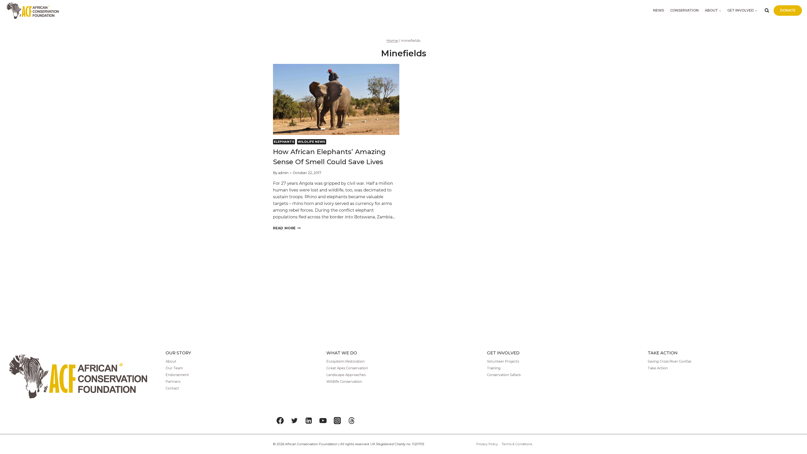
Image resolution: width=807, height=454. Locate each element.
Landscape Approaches (345, 375)
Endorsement (177, 375)
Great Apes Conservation (347, 368)
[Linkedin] (309, 420)
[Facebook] (280, 420)
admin (283, 173)
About (171, 361)
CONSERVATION (684, 10)
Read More (287, 228)
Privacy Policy (487, 444)
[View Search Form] (766, 10)
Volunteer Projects (503, 361)
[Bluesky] (366, 420)
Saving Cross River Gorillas (669, 361)
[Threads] (351, 420)
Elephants (284, 142)
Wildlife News (311, 142)
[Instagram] (337, 420)
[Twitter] (294, 420)
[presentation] (336, 99)
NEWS (658, 10)
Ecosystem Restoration (345, 361)
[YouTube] (323, 420)
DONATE (787, 10)
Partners (173, 382)
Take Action (658, 368)
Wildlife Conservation (344, 382)
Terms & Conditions (517, 444)
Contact (172, 388)
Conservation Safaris (504, 375)
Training (494, 368)
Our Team (174, 368)
